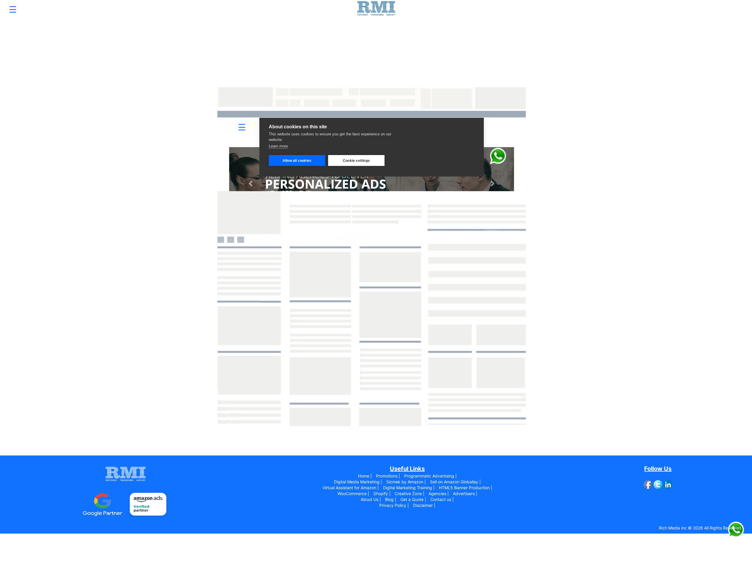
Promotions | (388, 475)
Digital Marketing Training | (409, 487)
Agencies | (439, 493)
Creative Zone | (409, 493)
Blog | (390, 499)
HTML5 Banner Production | (465, 487)
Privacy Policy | (394, 505)
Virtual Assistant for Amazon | (351, 487)
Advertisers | (465, 493)
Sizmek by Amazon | (406, 481)
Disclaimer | (424, 505)
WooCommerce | (353, 493)
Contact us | (442, 499)
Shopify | (382, 493)
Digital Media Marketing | (358, 481)
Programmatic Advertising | (430, 475)
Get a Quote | (413, 499)
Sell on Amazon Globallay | (455, 481)
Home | (365, 475)
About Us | (371, 499)
